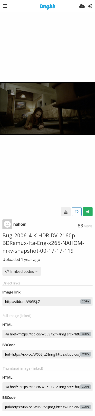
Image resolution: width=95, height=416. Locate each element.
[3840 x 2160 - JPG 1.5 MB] (66, 211)
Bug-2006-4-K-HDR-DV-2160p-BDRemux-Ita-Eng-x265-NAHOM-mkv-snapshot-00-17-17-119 (43, 243)
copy (85, 301)
